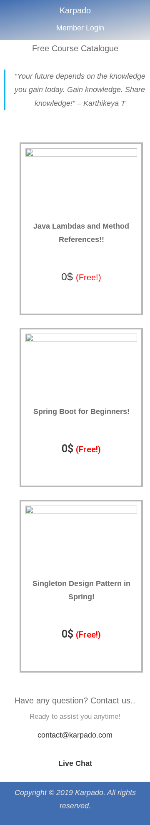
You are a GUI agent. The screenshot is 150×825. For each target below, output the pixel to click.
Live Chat (75, 763)
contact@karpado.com (75, 735)
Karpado (75, 10)
